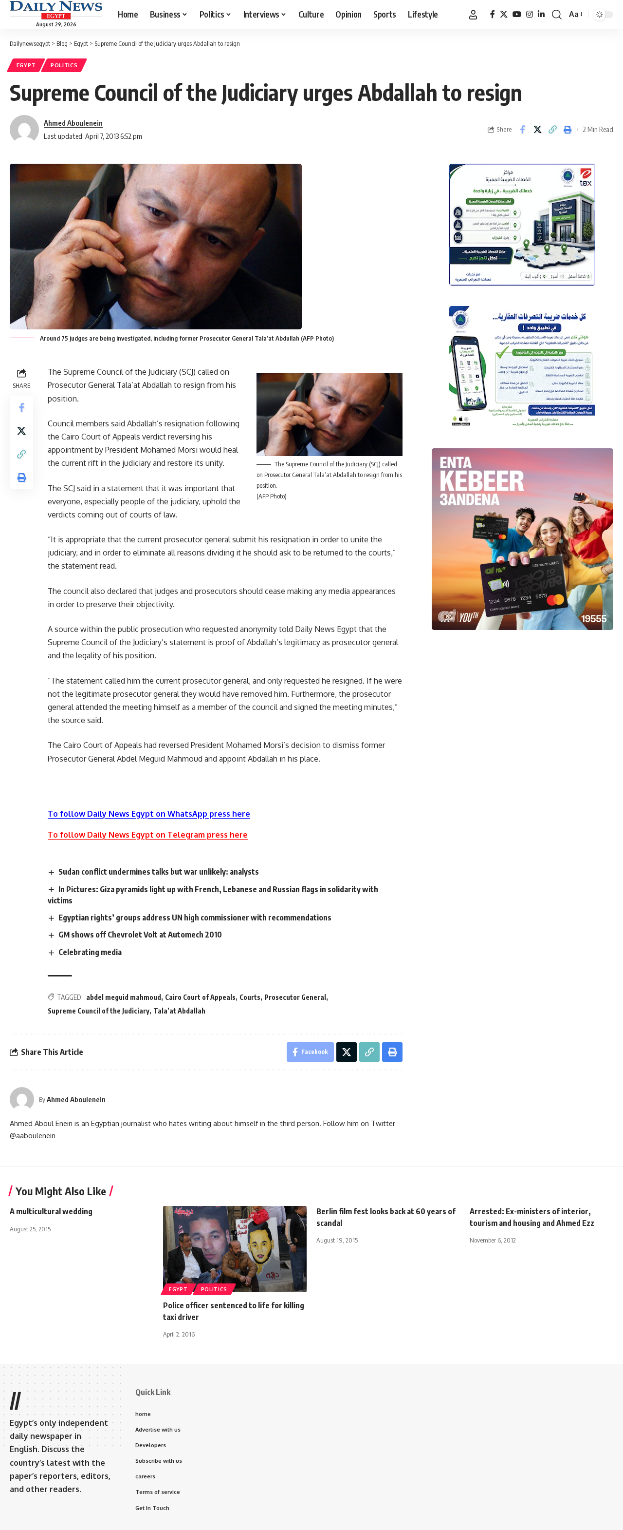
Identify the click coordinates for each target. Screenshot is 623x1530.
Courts (249, 997)
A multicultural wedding (51, 1211)
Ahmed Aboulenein (73, 122)
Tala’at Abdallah (179, 1011)
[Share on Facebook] (522, 129)
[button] (473, 14)
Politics (64, 65)
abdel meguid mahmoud (123, 997)
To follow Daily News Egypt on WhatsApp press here (149, 814)
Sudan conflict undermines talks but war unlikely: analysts (158, 872)
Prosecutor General (295, 997)
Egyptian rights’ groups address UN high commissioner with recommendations (194, 917)
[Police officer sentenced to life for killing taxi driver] (235, 1249)
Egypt (26, 65)
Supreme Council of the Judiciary (98, 1011)
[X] (503, 14)
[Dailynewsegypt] (56, 10)
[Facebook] (492, 14)
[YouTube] (517, 14)
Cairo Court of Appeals (200, 997)
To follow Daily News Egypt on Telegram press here (148, 835)
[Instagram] (529, 14)
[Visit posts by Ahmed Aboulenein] (22, 1099)
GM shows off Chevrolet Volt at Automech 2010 (140, 934)
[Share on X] (537, 129)
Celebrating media (90, 952)
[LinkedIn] (541, 14)
